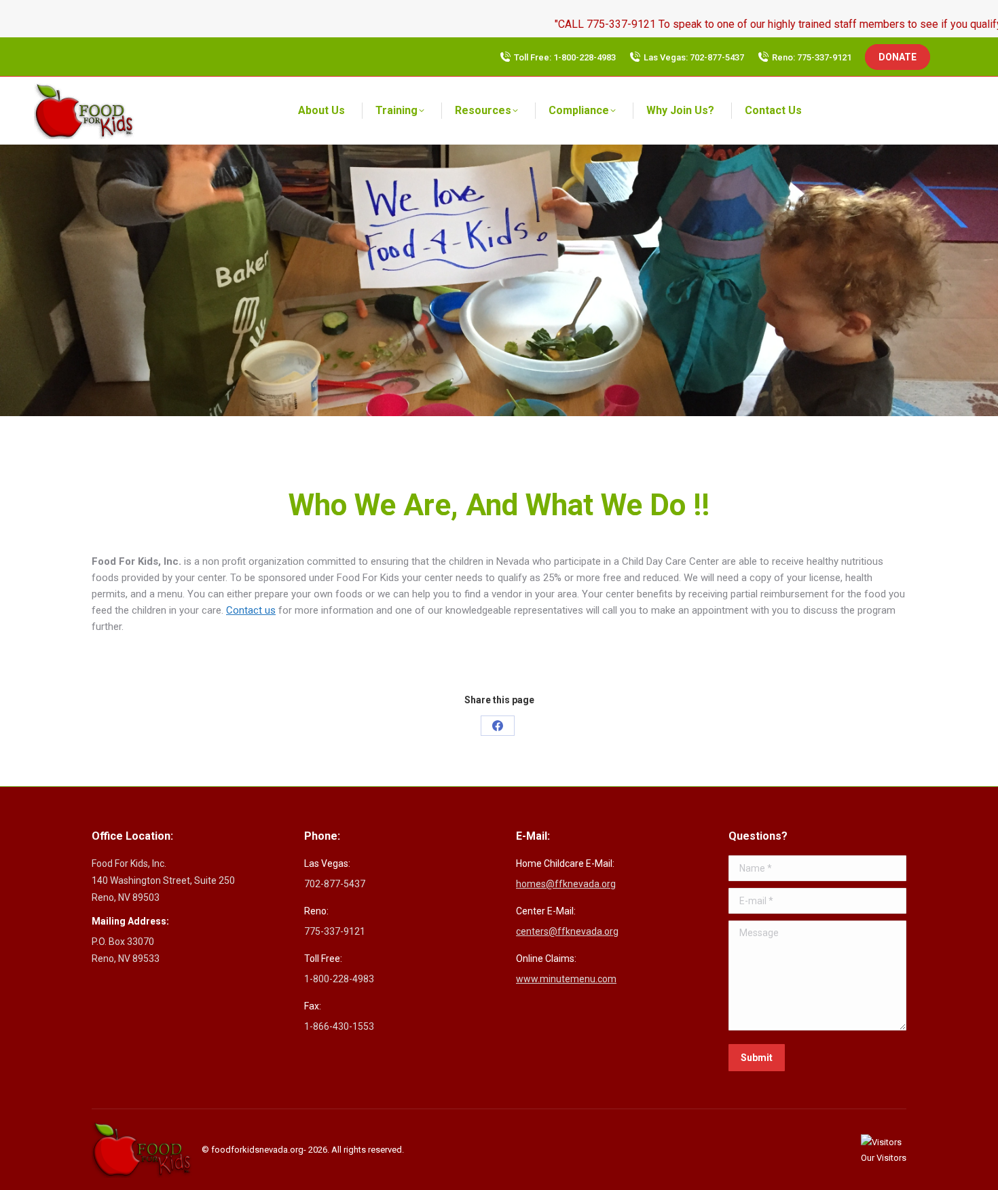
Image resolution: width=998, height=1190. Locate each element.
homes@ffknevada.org (566, 883)
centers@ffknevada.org (567, 931)
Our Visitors (883, 1158)
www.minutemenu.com (566, 978)
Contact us (251, 610)
